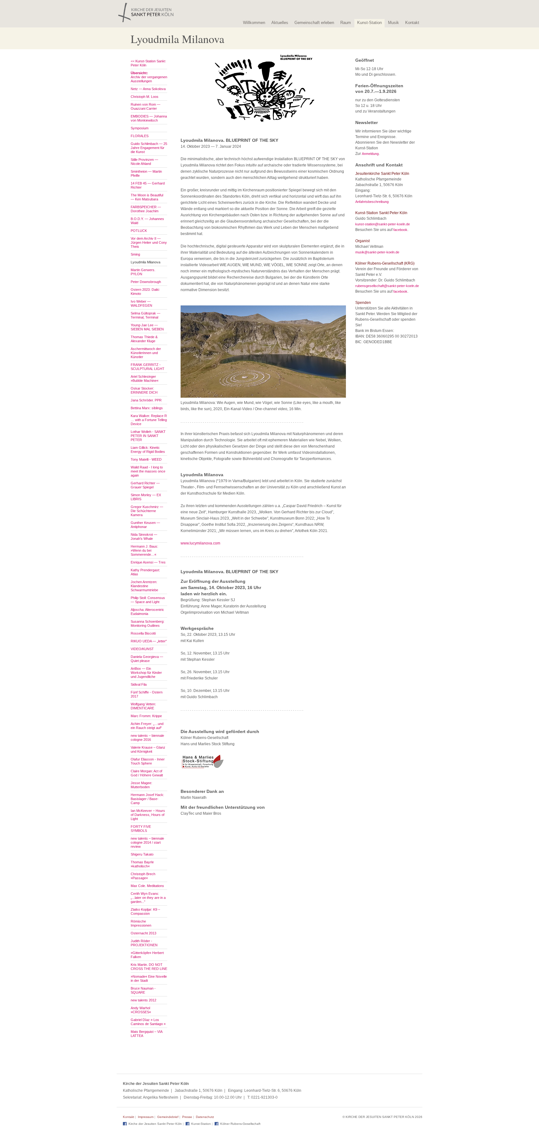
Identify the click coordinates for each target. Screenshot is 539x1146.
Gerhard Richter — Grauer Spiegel (145, 485)
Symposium (139, 128)
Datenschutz (205, 1117)
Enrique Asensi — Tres (148, 562)
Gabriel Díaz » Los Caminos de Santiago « (148, 1022)
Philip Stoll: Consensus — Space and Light (148, 600)
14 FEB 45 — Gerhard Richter (148, 185)
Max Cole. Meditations (147, 886)
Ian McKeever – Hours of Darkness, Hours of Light (148, 815)
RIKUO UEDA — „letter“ (149, 641)
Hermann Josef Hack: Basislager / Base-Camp (147, 799)
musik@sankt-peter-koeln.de (377, 252)
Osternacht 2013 (143, 933)
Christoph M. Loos (144, 96)
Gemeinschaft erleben (314, 22)
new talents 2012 (143, 1000)
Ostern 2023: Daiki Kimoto (145, 291)
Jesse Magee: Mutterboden (141, 785)
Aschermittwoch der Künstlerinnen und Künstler (146, 353)
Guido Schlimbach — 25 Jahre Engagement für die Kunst (149, 148)
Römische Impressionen (141, 923)
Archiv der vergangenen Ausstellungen (149, 77)
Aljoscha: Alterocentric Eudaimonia (147, 612)
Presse (187, 1117)
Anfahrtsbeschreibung (372, 202)
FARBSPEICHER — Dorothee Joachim (146, 209)
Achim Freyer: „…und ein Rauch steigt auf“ (147, 726)
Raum (345, 22)
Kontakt (412, 22)
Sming (135, 254)
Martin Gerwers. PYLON (143, 272)
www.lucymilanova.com (200, 543)
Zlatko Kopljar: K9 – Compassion (145, 911)
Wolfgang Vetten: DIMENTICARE (143, 706)
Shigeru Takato (142, 854)
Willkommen (254, 22)
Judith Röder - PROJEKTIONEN (144, 943)
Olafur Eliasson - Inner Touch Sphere (148, 761)
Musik (393, 22)
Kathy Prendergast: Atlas (145, 572)
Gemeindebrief (167, 1117)
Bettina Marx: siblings (147, 408)
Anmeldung (370, 154)
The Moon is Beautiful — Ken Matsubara (147, 197)
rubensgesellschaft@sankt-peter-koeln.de (387, 286)
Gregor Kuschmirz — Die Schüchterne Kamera (147, 511)
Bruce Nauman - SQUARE (143, 990)
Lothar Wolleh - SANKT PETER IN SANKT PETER (148, 436)
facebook (400, 230)
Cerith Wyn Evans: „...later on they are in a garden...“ (148, 898)
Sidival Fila (139, 684)
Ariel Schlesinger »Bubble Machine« (144, 378)
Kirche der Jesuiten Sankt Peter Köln (155, 1123)
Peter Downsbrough (146, 282)
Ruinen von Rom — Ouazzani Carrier (145, 106)
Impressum (145, 1117)
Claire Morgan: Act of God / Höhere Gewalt (147, 773)
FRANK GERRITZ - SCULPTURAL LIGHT (147, 367)
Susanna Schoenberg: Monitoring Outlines (147, 623)
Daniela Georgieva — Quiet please (147, 659)
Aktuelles (279, 22)
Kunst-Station (369, 22)
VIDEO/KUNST (142, 649)
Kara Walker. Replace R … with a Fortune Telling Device (149, 420)
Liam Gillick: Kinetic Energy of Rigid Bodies (148, 449)
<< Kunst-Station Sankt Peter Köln (148, 63)
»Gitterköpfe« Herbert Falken (147, 955)
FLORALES (139, 136)
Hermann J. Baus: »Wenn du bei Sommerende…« (144, 550)
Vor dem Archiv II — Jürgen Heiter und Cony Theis (149, 242)
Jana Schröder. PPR (146, 400)
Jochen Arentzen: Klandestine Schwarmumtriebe (144, 586)
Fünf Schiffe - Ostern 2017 (147, 694)
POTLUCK (139, 231)
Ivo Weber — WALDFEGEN (141, 303)
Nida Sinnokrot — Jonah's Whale (144, 536)
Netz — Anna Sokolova (148, 89)
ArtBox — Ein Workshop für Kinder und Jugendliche (146, 672)
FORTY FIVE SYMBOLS (141, 828)
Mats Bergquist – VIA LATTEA (146, 1034)
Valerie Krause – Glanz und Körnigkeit (148, 749)
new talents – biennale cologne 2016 (147, 737)
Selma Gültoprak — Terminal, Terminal (145, 315)
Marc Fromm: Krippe (146, 716)
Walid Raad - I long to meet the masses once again (148, 471)
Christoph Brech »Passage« (143, 876)
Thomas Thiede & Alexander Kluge (144, 339)
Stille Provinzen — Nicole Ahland (144, 161)
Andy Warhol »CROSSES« (141, 1010)
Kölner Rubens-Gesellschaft (240, 1123)
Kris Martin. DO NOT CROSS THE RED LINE (149, 967)
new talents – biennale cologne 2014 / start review (147, 842)
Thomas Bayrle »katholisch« (142, 864)
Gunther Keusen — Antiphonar (145, 525)
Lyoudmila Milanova (145, 262)
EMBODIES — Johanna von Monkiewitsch (149, 118)
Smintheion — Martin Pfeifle (146, 173)
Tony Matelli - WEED (146, 459)
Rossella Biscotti (143, 633)
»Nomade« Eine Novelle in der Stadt (149, 978)
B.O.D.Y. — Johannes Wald (147, 221)
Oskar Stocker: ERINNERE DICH (144, 390)
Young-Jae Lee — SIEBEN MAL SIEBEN (147, 327)
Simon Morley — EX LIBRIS (146, 497)
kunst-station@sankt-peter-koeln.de (382, 224)
